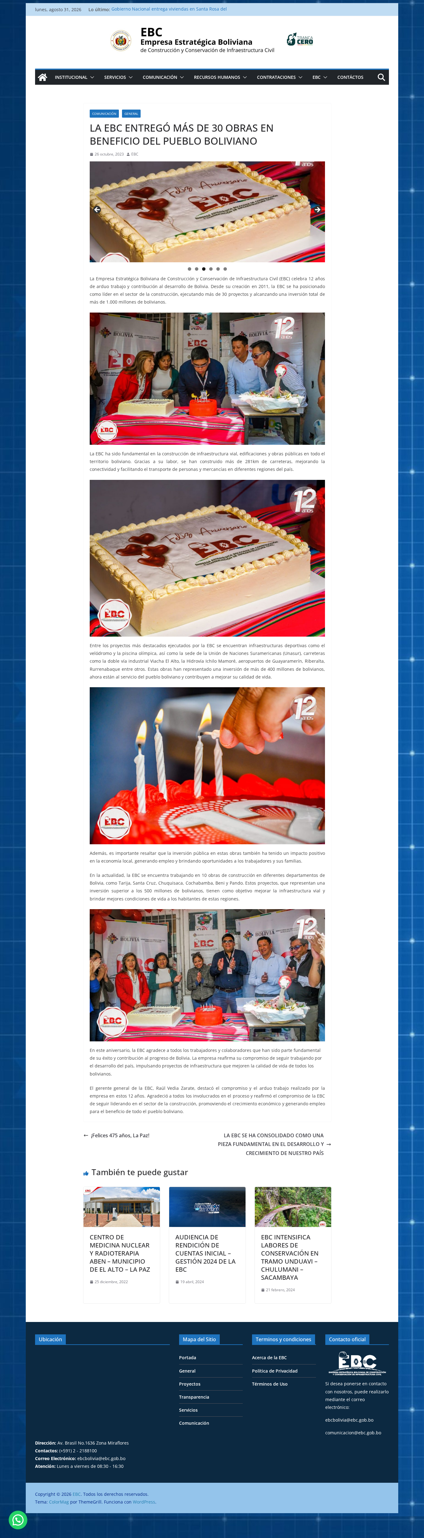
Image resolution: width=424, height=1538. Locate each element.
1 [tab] (189, 269)
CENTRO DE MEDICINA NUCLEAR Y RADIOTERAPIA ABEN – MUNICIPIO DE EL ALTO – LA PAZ (120, 1253)
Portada (187, 1357)
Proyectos (190, 1384)
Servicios (115, 77)
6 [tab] (225, 269)
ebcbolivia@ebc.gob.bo (349, 1420)
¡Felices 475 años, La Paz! (121, 1135)
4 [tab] (211, 269)
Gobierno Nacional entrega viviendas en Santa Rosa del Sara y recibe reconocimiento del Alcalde (169, 13)
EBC (317, 77)
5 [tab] (218, 269)
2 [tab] (196, 269)
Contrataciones (276, 77)
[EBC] (42, 77)
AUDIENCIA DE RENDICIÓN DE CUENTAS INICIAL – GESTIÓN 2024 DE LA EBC (205, 1253)
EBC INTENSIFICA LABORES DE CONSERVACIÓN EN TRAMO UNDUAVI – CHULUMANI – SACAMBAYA (289, 1257)
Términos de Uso (270, 1384)
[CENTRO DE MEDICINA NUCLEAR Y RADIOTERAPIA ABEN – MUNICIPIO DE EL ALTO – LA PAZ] (121, 1191)
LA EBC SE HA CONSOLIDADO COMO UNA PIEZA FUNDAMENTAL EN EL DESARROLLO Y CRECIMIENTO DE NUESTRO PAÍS (271, 1144)
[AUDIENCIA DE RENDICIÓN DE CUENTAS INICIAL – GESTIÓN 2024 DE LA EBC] (207, 1191)
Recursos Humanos (217, 77)
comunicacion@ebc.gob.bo (353, 1433)
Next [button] (317, 210)
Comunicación (160, 77)
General (131, 113)
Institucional (71, 77)
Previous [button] (97, 210)
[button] (91, 77)
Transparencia (194, 1397)
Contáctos (350, 77)
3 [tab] (203, 269)
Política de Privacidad (275, 1371)
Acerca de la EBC (269, 1357)
